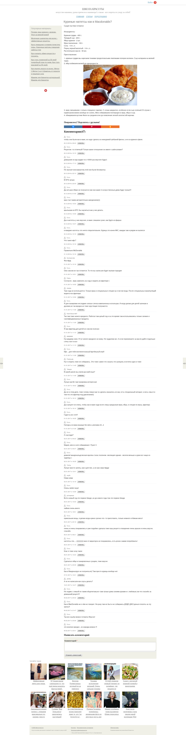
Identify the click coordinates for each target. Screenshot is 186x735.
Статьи (89, 16)
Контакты (73, 727)
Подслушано (101, 16)
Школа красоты (93, 9)
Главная (80, 16)
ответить (81, 143)
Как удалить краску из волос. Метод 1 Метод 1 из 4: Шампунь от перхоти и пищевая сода (45, 71)
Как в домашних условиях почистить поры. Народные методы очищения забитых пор (45, 47)
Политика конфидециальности (79, 730)
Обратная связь (114, 727)
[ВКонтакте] (73, 126)
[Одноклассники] (110, 126)
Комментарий (70, 640)
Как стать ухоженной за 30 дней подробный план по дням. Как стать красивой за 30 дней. (45, 62)
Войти (150, 2)
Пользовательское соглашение (85, 727)
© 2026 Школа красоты (37, 727)
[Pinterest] (91, 126)
